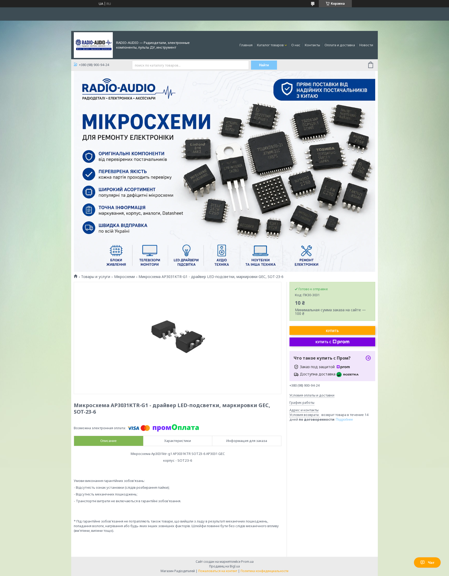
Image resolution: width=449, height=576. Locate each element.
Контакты (312, 45)
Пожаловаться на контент (217, 571)
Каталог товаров (270, 45)
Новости (366, 45)
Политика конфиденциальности (264, 571)
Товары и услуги (95, 276)
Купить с (323, 342)
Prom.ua (247, 561)
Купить (332, 331)
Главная (246, 45)
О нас (295, 45)
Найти (264, 65)
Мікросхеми (124, 276)
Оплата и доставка (340, 45)
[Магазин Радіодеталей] (93, 44)
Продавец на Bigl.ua (224, 566)
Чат (431, 562)
